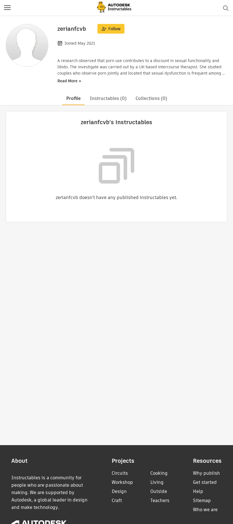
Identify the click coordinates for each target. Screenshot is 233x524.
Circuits (120, 473)
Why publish (206, 473)
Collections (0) (151, 98)
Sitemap (202, 500)
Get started (205, 482)
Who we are (205, 509)
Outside (158, 491)
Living (157, 482)
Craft (117, 500)
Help (198, 491)
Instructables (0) (108, 98)
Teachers (159, 500)
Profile (73, 98)
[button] (7, 8)
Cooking (159, 473)
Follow (114, 29)
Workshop (122, 482)
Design (119, 491)
